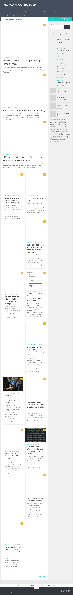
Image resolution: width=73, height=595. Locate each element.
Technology (24, 15)
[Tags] (67, 34)
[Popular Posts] (60, 34)
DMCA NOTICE (42, 585)
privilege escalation (65, 133)
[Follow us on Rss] (67, 19)
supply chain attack (55, 138)
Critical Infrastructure (56, 121)
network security (64, 131)
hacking (62, 128)
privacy (59, 133)
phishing (55, 133)
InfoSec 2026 (53, 129)
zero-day (57, 141)
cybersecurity (61, 124)
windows (67, 139)
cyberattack (53, 122)
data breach (64, 126)
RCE (65, 134)
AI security (53, 119)
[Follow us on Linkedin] (62, 19)
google (58, 128)
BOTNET (63, 119)
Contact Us (33, 585)
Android (56, 119)
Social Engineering (64, 136)
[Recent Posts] (53, 34)
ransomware (60, 134)
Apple (59, 119)
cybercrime (59, 122)
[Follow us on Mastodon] (65, 19)
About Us (26, 585)
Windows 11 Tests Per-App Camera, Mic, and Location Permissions (12, 200)
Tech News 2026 (64, 138)
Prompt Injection (53, 134)
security (58, 136)
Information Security (43, 11)
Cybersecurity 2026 (55, 126)
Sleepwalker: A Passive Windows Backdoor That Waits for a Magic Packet (35, 404)
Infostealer (58, 129)
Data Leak (27, 11)
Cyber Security (11, 11)
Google (34, 11)
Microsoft (63, 11)
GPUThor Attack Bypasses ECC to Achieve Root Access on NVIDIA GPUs (63, 74)
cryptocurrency (63, 121)
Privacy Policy (51, 585)
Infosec (65, 128)
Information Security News (19, 5)
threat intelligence (54, 139)
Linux (51, 11)
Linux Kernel (65, 129)
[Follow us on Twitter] (69, 19)
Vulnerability (16, 15)
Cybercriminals (19, 11)
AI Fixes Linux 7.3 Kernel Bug (63, 58)
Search (51, 24)
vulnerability (62, 139)
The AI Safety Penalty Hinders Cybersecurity (24, 110)
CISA (66, 119)
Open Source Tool (7, 15)
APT (61, 119)
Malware (57, 11)
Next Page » (42, 576)
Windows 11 (52, 141)
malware (53, 131)
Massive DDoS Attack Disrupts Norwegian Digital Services (63, 50)
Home (4, 11)
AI (50, 119)
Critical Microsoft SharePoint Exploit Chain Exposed (13, 456)
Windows (7, 195)
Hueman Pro (17, 592)
